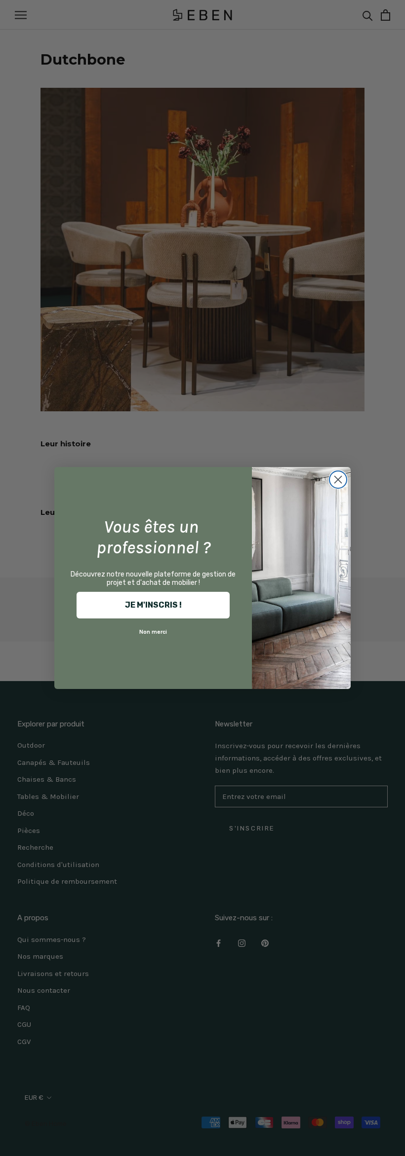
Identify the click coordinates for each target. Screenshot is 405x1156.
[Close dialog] (338, 479)
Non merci (153, 631)
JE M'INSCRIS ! (153, 605)
